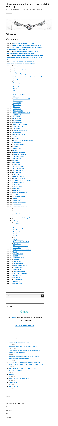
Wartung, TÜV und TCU (19, 134)
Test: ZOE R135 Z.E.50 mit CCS (21, 99)
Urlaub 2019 (16, 106)
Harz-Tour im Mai (18, 110)
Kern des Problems (18, 170)
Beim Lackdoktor (18, 71)
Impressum (9, 417)
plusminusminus (17, 148)
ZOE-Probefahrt (17, 279)
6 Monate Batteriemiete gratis (21, 218)
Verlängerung (17, 73)
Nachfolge (16, 79)
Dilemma (15, 93)
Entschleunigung (18, 263)
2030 (14, 220)
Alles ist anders (17, 186)
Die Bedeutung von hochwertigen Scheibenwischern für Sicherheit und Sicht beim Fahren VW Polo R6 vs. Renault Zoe (25, 57)
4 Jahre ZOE (16, 146)
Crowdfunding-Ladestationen (21, 214)
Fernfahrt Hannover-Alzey (20, 212)
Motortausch (16, 188)
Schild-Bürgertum (18, 126)
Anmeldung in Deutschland (20, 273)
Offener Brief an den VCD (20, 206)
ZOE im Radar (16, 281)
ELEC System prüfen (18, 168)
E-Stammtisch (17, 114)
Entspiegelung (17, 261)
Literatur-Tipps (10, 407)
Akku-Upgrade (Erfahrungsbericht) (23, 140)
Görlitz (15, 150)
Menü (9, 15)
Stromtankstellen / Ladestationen (15, 403)
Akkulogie (16, 97)
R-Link (15, 251)
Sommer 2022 (17, 81)
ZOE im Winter (17, 269)
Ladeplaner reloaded (18, 166)
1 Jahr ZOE (16, 224)
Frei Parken (16, 184)
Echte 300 (16, 174)
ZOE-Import (16, 277)
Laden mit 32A (17, 247)
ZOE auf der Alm (17, 210)
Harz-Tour (16, 230)
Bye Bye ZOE (16, 65)
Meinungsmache (17, 100)
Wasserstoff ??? (17, 200)
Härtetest (15, 234)
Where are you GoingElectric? (21, 112)
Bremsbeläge (16, 83)
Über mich (9, 410)
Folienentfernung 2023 (19, 69)
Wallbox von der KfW (19, 95)
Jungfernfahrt (17, 275)
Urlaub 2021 (16, 91)
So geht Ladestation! (19, 178)
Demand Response (18, 253)
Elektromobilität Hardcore (20, 75)
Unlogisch (16, 236)
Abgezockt (16, 136)
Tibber (13, 318)
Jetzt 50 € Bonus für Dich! (24, 325)
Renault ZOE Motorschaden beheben (23, 43)
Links (7, 414)
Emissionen (16, 226)
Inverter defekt (17, 132)
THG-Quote (16, 89)
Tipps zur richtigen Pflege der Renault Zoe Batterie (27, 45)
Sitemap (8, 400)
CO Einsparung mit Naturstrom (22, 249)
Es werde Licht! (17, 122)
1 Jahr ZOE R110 (17, 102)
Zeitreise (15, 194)
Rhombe (15, 160)
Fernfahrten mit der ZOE (20, 265)
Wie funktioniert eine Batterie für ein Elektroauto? (27, 77)
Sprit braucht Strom (18, 257)
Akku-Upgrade (17, 142)
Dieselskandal (17, 208)
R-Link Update (17, 120)
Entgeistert (16, 259)
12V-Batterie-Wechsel (19, 144)
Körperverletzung (18, 228)
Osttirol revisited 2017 (19, 154)
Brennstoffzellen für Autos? (21, 242)
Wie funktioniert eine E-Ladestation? (23, 67)
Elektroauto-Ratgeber (19, 152)
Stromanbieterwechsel (19, 271)
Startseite (8, 396)
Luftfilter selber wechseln (20, 130)
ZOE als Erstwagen (18, 267)
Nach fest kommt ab (18, 176)
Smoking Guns (17, 104)
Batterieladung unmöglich (20, 245)
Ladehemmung (17, 172)
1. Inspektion (17, 243)
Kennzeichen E (17, 204)
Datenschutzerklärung (42, 421)
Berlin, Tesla (16, 190)
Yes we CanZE (17, 164)
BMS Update (16, 162)
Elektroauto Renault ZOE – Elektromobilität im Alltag (14, 421)
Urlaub (15, 238)
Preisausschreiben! (18, 182)
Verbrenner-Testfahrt (19, 216)
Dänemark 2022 (17, 87)
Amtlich (15, 198)
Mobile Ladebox (17, 222)
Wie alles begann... (18, 283)
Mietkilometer (17, 158)
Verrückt (15, 255)
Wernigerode (16, 232)
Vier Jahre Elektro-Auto (19, 156)
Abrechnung (16, 128)
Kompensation (17, 108)
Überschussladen (18, 85)
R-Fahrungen (17, 118)
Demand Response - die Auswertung (23, 180)
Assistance (16, 138)
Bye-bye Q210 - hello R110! (20, 124)
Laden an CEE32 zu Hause (20, 192)
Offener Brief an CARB (19, 196)
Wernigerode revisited (19, 202)
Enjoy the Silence (18, 240)
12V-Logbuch (17, 116)
